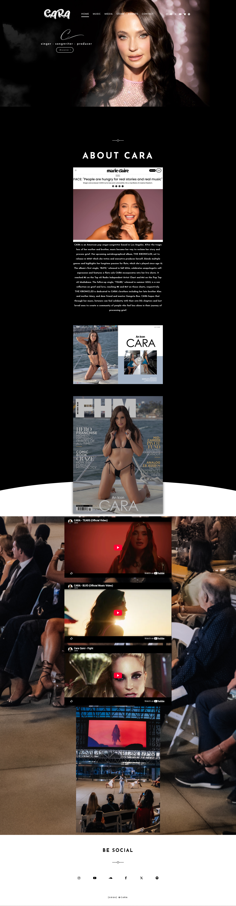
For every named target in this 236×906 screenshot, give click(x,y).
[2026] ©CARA (118, 897)
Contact (148, 14)
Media (108, 14)
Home (85, 14)
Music (97, 14)
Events (133, 14)
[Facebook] (171, 14)
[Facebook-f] (126, 878)
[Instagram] (167, 14)
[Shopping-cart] (184, 14)
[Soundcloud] (110, 878)
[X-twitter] (175, 14)
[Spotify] (189, 14)
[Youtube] (180, 14)
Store (120, 14)
